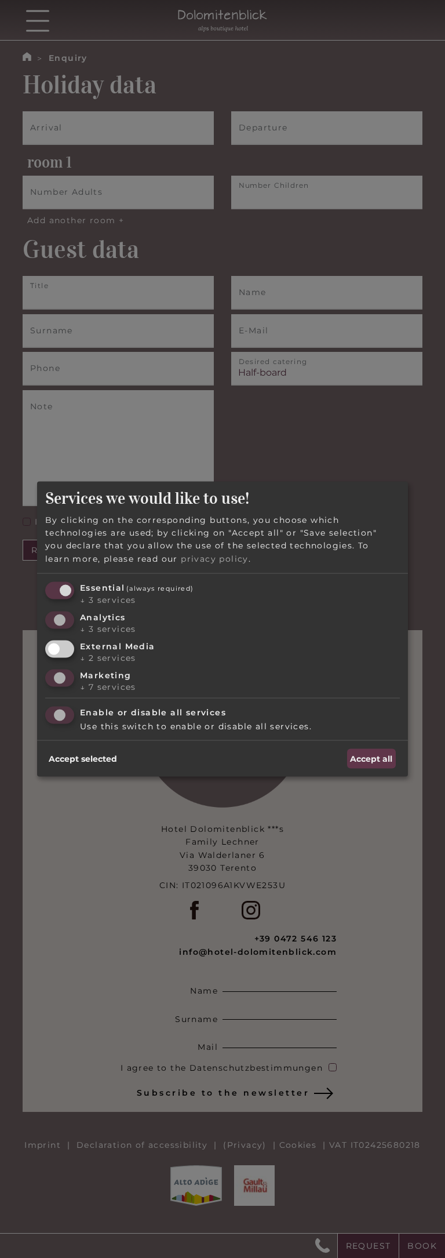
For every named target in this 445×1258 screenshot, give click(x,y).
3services (108, 600)
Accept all (371, 758)
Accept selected (83, 758)
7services (108, 686)
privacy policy (215, 558)
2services (108, 657)
